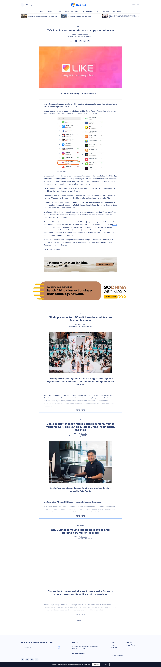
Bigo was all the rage (51, 222)
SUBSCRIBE (135, 5)
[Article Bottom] (80, 264)
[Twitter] (80, 41)
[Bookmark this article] (92, 37)
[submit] (59, 647)
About (113, 642)
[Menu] (22, 5)
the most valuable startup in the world (67, 191)
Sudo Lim (84, 434)
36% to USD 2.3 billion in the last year (73, 202)
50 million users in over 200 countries (62, 114)
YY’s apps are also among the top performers (67, 239)
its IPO (106, 198)
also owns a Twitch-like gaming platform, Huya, (83, 205)
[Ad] (80, 291)
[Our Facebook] (22, 659)
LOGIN (125, 5)
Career (113, 645)
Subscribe (129, 642)
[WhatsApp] (88, 41)
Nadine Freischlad (83, 34)
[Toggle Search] (31, 5)
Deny (106, 664)
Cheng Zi (84, 324)
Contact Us (114, 648)
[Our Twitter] (27, 659)
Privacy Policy (130, 645)
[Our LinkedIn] (32, 659)
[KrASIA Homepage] (79, 5)
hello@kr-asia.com (78, 653)
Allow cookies (96, 664)
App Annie (63, 171)
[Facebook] (76, 41)
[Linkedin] (84, 41)
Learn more (87, 664)
